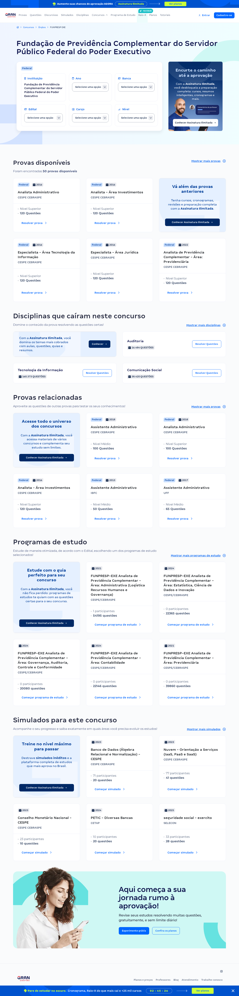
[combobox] (90, 87)
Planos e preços (143, 979)
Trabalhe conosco (212, 979)
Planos (153, 15)
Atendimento (190, 979)
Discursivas (51, 15)
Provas (23, 15)
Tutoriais (165, 15)
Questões (35, 15)
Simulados (67, 15)
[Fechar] (233, 991)
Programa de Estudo (123, 15)
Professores (163, 979)
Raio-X (142, 13)
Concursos (98, 15)
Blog (176, 979)
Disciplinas (82, 15)
